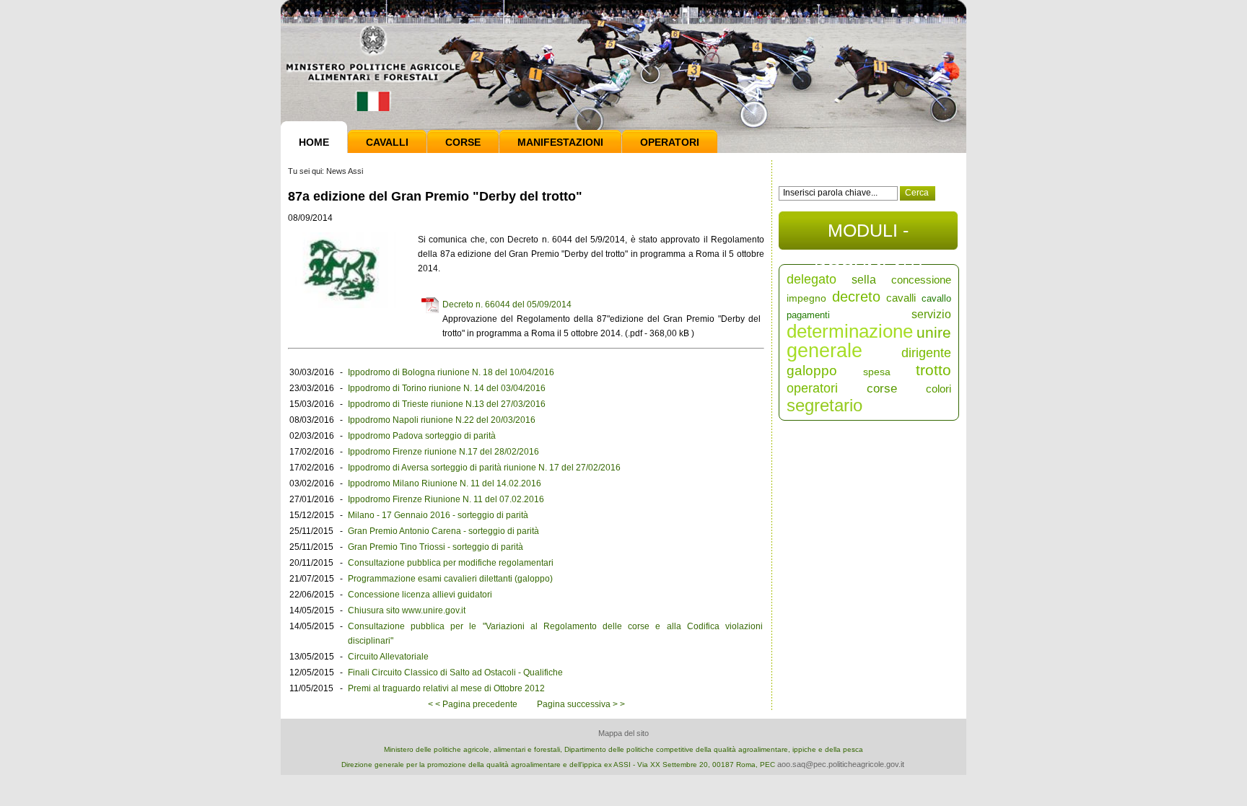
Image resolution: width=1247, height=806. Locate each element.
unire (933, 332)
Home (314, 142)
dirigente (926, 353)
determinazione (850, 331)
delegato (811, 279)
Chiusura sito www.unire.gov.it (406, 610)
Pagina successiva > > (581, 704)
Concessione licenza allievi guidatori (420, 595)
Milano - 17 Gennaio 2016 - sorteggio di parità (438, 515)
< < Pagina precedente (472, 704)
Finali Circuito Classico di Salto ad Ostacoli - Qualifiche (455, 672)
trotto (933, 370)
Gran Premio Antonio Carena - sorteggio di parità (443, 531)
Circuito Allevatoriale (388, 657)
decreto (856, 297)
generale (824, 351)
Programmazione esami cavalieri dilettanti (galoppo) (450, 579)
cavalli (901, 298)
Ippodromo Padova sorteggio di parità (422, 436)
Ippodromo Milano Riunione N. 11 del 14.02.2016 (444, 483)
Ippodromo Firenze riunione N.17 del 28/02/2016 (443, 452)
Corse (463, 142)
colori (938, 388)
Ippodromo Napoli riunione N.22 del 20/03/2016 (441, 420)
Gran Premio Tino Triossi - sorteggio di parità (435, 547)
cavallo (936, 298)
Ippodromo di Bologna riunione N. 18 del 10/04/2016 (451, 372)
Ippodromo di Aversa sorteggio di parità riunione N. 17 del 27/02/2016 (484, 468)
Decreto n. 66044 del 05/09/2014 (507, 304)
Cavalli (387, 142)
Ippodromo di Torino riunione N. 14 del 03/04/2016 (447, 388)
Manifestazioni (560, 142)
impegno (806, 298)
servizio (931, 314)
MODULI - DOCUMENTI (868, 235)
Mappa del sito (623, 733)
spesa (877, 371)
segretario (824, 405)
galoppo (812, 370)
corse (882, 388)
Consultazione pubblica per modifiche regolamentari (451, 563)
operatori (812, 388)
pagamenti (808, 315)
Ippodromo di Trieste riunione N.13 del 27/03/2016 (447, 404)
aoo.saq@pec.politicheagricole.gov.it (840, 764)
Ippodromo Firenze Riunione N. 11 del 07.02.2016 (446, 499)
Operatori (669, 142)
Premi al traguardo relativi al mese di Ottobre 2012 (446, 688)
